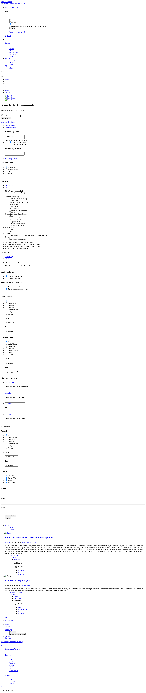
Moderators (11, 482)
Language (8, 630)
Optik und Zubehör (27, 585)
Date (11, 527)
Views (8, 414)
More (11, 56)
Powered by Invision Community (12, 642)
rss (6, 617)
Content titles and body (15, 276)
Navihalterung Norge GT (19, 580)
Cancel (8, 518)
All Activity (13, 60)
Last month (11, 307)
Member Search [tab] (10, 127)
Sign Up (8, 36)
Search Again (6, 118)
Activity (8, 58)
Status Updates (13, 169)
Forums (12, 47)
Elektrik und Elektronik (29, 542)
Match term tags (19, 142)
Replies (8, 393)
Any (9, 301)
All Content (12, 167)
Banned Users (12, 478)
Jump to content (6, 2)
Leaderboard (13, 54)
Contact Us (9, 636)
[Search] (2, 76)
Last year (11, 312)
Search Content (11, 516)
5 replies (12, 594)
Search (11, 62)
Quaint (7, 542)
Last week (11, 305)
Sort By (7, 525)
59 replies (12, 557)
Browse (7, 43)
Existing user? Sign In (13, 7)
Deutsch (12, 632)
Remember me (14, 26)
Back (11, 659)
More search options (8, 122)
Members (7, 427)
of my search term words (17, 287)
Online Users (13, 52)
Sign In (12, 28)
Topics (10, 171)
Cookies (8, 638)
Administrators (13, 476)
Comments (9, 382)
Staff (11, 51)
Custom (10, 314)
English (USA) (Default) (17, 634)
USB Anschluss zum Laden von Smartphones (29, 537)
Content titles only (14, 278)
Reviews (8, 403)
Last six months (13, 310)
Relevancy (13, 529)
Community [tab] (9, 185)
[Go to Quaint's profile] (8, 533)
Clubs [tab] (7, 187)
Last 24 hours (12, 303)
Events (11, 49)
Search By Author (11, 159)
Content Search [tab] (10, 126)
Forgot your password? (17, 32)
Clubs (11, 45)
